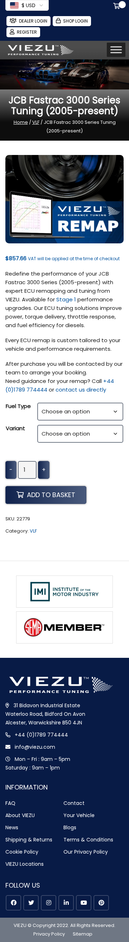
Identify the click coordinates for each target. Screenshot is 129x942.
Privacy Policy (49, 934)
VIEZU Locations (24, 864)
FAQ (10, 803)
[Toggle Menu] (116, 50)
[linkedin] (66, 903)
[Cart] (118, 7)
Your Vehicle (79, 815)
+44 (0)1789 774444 (41, 734)
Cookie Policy (21, 851)
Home (21, 122)
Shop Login (75, 21)
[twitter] (31, 903)
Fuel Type (18, 406)
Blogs (69, 827)
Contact (74, 803)
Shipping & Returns (28, 839)
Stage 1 (66, 299)
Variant (15, 428)
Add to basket (51, 494)
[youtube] (83, 903)
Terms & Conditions (88, 839)
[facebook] (13, 903)
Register (27, 32)
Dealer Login (33, 21)
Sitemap (82, 934)
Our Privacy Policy (85, 851)
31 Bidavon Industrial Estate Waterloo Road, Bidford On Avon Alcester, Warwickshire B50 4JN (45, 714)
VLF (35, 122)
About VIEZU (20, 815)
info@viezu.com (35, 747)
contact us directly (81, 389)
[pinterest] (101, 903)
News (11, 827)
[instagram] (48, 903)
